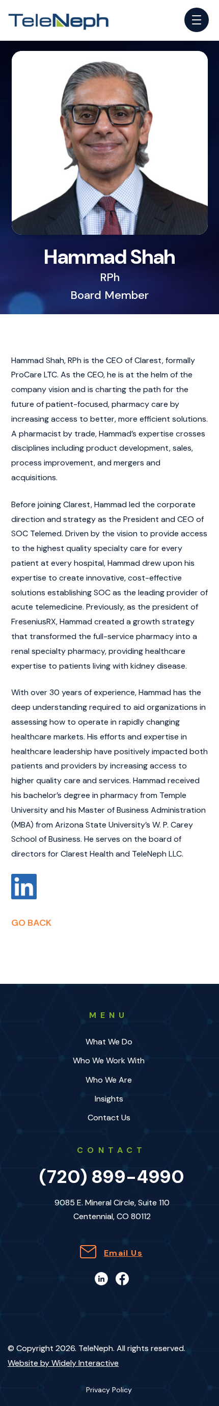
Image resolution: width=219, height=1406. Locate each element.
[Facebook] (122, 1278)
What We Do (109, 1041)
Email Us (123, 1253)
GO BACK (31, 923)
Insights (109, 1098)
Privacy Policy (109, 1390)
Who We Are (109, 1079)
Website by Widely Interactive (63, 1363)
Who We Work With (109, 1060)
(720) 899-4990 (111, 1177)
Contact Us (109, 1117)
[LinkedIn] (101, 1278)
